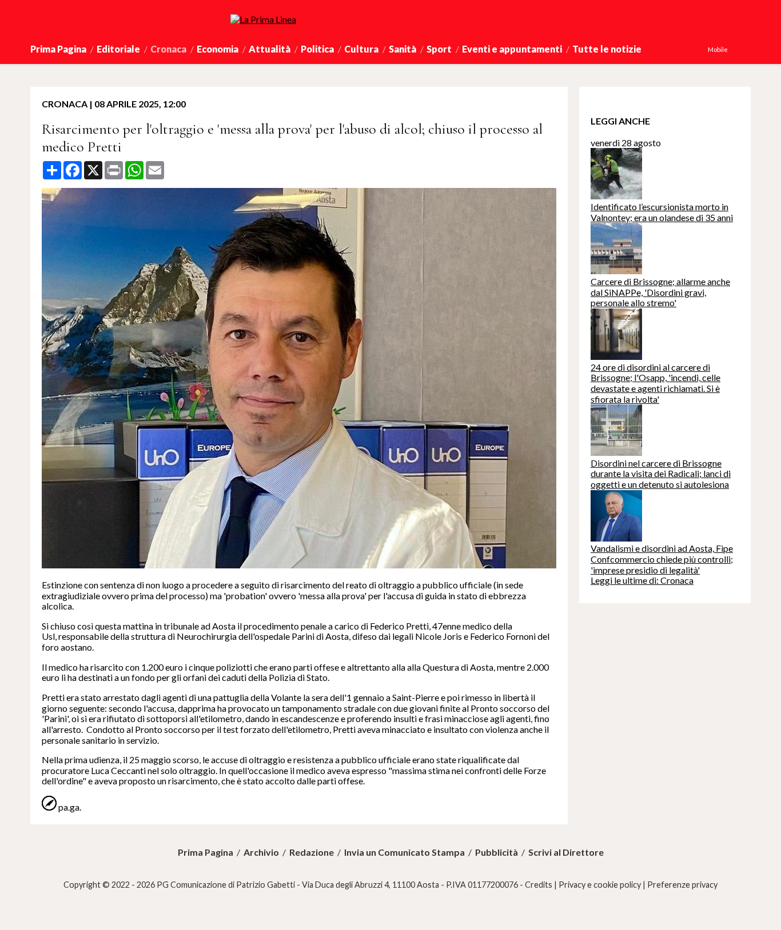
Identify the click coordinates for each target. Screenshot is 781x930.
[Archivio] (750, 49)
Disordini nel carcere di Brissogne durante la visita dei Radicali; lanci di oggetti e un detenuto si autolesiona (661, 474)
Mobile (718, 49)
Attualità (269, 48)
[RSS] (744, 49)
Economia (217, 48)
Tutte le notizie (606, 48)
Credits (538, 884)
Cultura (361, 48)
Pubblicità (496, 852)
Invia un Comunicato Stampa (404, 852)
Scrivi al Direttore (566, 852)
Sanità (402, 48)
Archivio (261, 852)
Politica (317, 48)
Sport (439, 48)
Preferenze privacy (682, 884)
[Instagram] (738, 49)
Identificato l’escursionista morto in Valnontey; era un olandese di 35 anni (662, 212)
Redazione (311, 852)
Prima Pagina (58, 48)
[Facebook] (733, 49)
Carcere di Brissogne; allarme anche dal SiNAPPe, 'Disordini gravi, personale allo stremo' (660, 292)
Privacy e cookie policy (600, 884)
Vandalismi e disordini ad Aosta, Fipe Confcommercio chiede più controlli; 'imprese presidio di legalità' (662, 559)
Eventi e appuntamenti (512, 48)
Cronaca (168, 48)
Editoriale (118, 48)
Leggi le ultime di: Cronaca (642, 580)
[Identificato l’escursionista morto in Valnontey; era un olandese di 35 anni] (616, 195)
